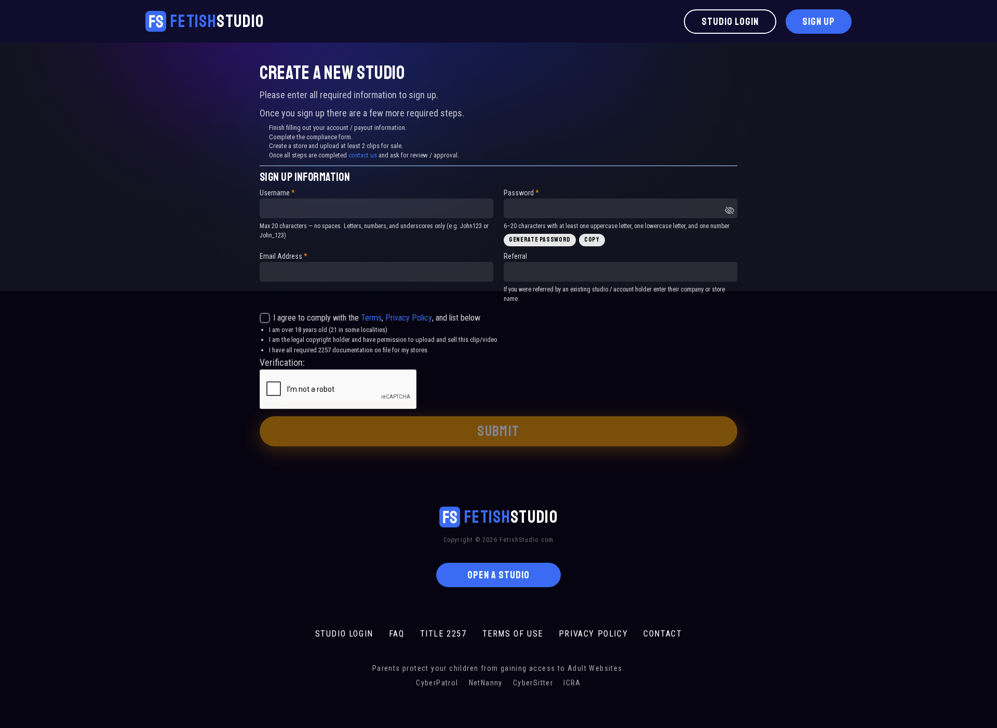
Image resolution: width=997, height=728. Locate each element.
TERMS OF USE (512, 634)
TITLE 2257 (443, 634)
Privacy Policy (408, 318)
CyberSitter (533, 682)
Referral (515, 256)
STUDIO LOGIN (344, 634)
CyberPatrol (437, 682)
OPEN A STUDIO (498, 574)
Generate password (540, 239)
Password (521, 193)
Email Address (283, 256)
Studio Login (730, 21)
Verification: (282, 362)
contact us (362, 155)
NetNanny (486, 682)
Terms (371, 318)
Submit (498, 431)
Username (277, 193)
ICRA (572, 682)
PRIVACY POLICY (593, 634)
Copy (592, 239)
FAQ (397, 634)
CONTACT (662, 634)
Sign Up (818, 21)
